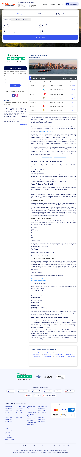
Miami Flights (36, 354)
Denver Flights (19, 413)
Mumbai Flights (70, 352)
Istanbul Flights (59, 354)
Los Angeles (47, 131)
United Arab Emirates (50, 395)
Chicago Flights (19, 408)
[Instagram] (16, 95)
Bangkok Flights (70, 354)
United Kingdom (23, 391)
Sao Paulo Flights (9, 431)
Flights (21, 14)
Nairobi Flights (41, 410)
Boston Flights (8, 419)
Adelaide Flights (8, 408)
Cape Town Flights (20, 406)
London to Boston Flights (37, 279)
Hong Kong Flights (31, 412)
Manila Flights (30, 424)
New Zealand (36, 391)
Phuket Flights (41, 419)
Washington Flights (9, 439)
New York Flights (59, 352)
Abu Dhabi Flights (9, 406)
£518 (72, 102)
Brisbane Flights (8, 421)
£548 (72, 110)
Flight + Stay (62, 14)
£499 (72, 94)
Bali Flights (7, 415)
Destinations (52, 4)
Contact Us (44, 446)
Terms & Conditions (34, 446)
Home (12, 446)
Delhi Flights (19, 410)
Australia (11, 391)
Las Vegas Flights (48, 352)
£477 (72, 85)
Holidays (45, 4)
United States (70, 391)
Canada (29, 395)
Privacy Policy (67, 446)
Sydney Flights (47, 356)
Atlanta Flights (8, 413)
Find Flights (41, 37)
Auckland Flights (70, 356)
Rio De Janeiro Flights (41, 422)
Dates (7, 30)
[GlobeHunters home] (8, 4)
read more (23, 124)
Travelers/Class (47, 30)
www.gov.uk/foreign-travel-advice (61, 452)
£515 (72, 98)
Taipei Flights (8, 435)
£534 (72, 106)
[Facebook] (13, 95)
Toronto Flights (8, 437)
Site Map (25, 446)
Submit (15, 85)
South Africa (48, 391)
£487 (72, 90)
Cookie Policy (53, 446)
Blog (63, 4)
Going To (46, 24)
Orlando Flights (36, 352)
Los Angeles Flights (31, 422)
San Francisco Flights (8, 427)
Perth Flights (41, 417)
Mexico (59, 391)
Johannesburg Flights (30, 415)
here (36, 214)
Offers (58, 4)
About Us (18, 446)
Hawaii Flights (30, 410)
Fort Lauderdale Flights (31, 407)
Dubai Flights (47, 354)
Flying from (9, 24)
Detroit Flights (19, 415)
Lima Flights (30, 420)
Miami (41, 131)
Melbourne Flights (59, 356)
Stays (41, 14)
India (38, 395)
